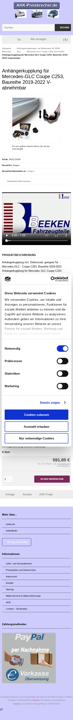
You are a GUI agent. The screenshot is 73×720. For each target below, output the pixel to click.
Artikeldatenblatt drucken (18, 181)
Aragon (31, 171)
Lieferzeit (10, 524)
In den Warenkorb (52, 479)
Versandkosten (63, 464)
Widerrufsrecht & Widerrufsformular (23, 596)
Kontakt (9, 583)
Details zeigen (50, 402)
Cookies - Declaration (16, 609)
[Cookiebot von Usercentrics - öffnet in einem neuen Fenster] (51, 279)
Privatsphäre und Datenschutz (21, 570)
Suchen (62, 27)
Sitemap (10, 589)
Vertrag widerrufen (17, 542)
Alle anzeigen (38, 39)
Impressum (11, 576)
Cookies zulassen (36, 414)
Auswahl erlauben (36, 426)
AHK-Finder (46, 494)
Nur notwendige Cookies (36, 438)
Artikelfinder (11, 530)
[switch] (62, 361)
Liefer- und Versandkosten (19, 563)
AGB (8, 602)
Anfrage (10, 494)
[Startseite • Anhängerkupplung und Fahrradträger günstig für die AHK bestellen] (36, 6)
